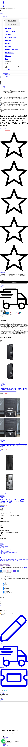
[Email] (9, 742)
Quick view (2, 384)
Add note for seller (4, 694)
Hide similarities (7, 575)
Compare (2, 285)
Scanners (8, 46)
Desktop (4, 88)
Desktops (8, 40)
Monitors (8, 56)
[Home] (14, 598)
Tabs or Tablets (10, 31)
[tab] (14, 315)
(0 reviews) (2, 272)
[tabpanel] (14, 327)
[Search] (14, 79)
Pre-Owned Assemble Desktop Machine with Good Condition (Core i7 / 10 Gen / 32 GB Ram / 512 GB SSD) (13, 445)
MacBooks (8, 34)
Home (4, 86)
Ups (6, 59)
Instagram (6, 745)
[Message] (20, 742)
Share (1, 286)
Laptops (8, 28)
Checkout (2, 692)
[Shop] (14, 600)
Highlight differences (8, 576)
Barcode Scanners (11, 37)
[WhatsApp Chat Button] (3, 741)
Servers (7, 43)
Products (4, 87)
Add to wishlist (3, 128)
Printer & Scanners (11, 49)
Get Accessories (14, 282)
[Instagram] (3, 745)
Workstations (9, 53)
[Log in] (0, 78)
